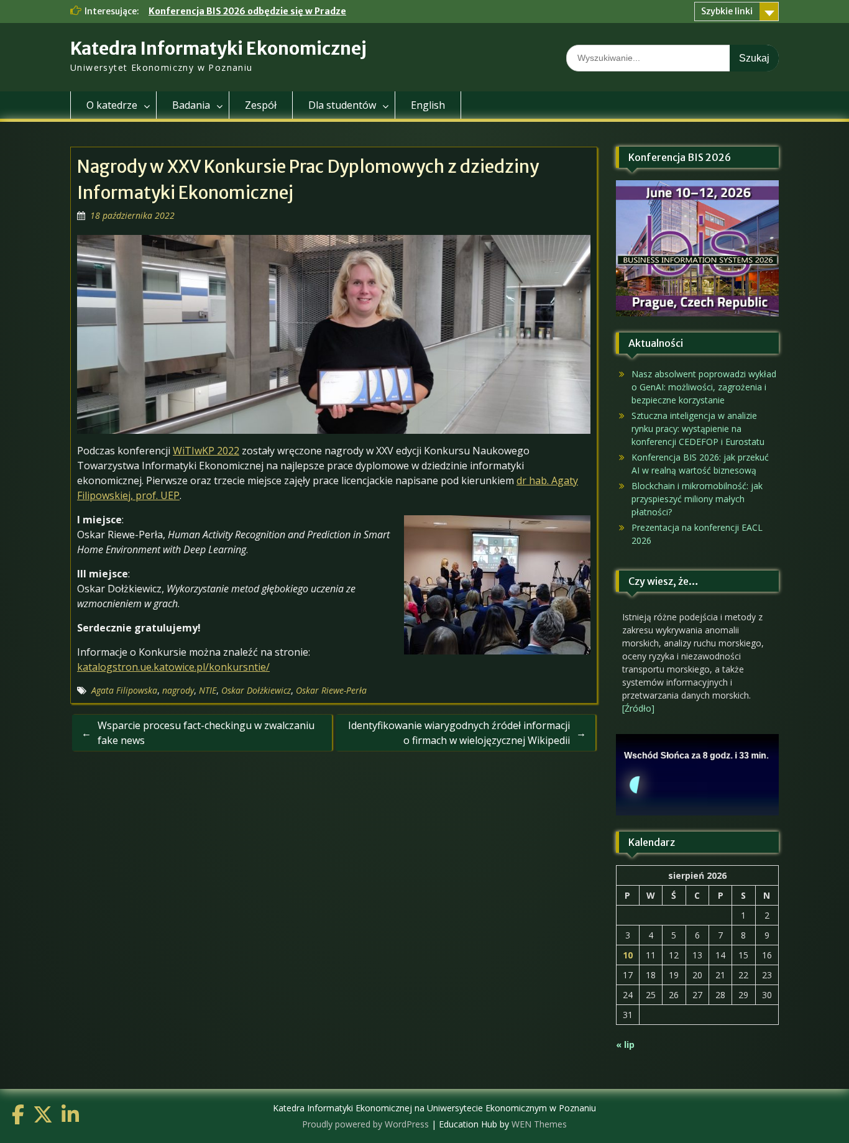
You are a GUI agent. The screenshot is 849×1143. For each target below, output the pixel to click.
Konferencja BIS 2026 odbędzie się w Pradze (247, 11)
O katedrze (111, 105)
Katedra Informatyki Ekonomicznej (218, 48)
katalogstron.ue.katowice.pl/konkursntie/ (173, 667)
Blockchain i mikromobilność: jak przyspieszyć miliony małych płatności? (697, 499)
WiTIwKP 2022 (206, 450)
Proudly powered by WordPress (365, 1124)
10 (628, 955)
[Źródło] (638, 708)
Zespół (261, 105)
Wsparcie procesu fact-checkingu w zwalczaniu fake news (206, 732)
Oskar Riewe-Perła (331, 690)
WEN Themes (539, 1124)
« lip (625, 1044)
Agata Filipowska (124, 690)
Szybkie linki (727, 11)
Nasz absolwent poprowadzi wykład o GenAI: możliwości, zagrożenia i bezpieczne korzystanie (703, 387)
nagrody (178, 690)
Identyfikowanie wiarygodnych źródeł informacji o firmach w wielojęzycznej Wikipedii (459, 732)
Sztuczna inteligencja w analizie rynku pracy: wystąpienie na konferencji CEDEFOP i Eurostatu (697, 429)
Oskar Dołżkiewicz (256, 690)
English (428, 105)
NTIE (207, 690)
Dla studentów (342, 105)
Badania (191, 105)
